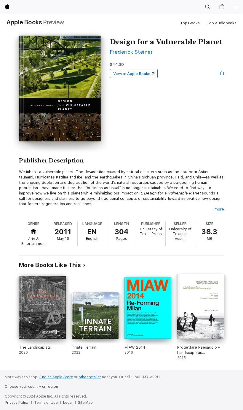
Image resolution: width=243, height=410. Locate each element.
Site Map (85, 403)
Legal (68, 403)
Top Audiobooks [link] (221, 23)
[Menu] (236, 7)
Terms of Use (46, 403)
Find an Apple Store (56, 377)
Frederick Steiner (131, 52)
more (219, 209)
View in (131, 73)
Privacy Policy (17, 403)
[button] (207, 7)
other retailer (90, 377)
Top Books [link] (190, 23)
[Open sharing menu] (222, 73)
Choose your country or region (31, 387)
